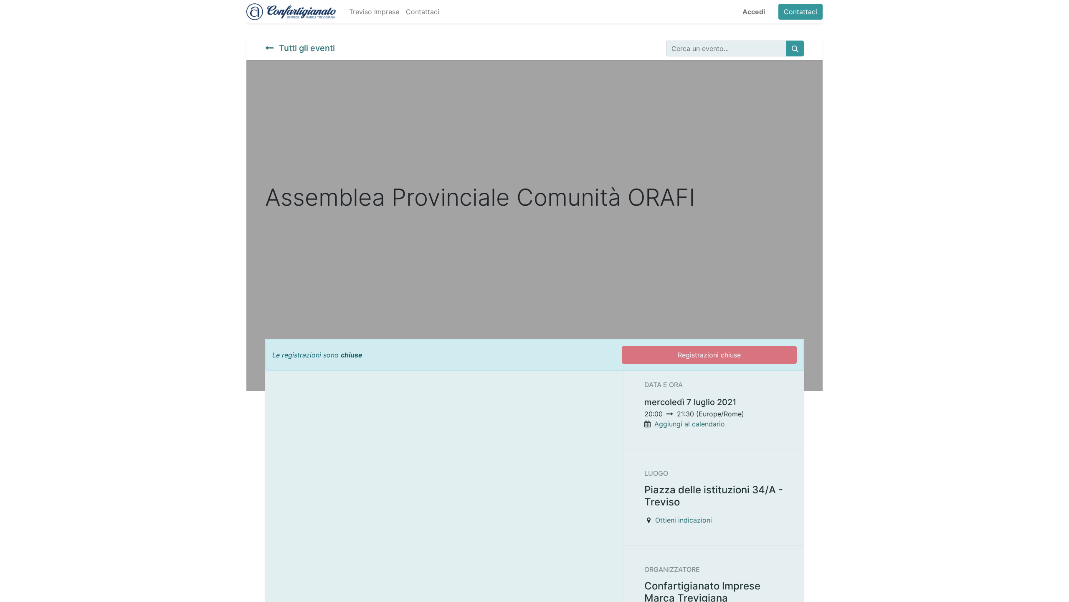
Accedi (753, 12)
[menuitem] (374, 11)
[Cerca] (795, 48)
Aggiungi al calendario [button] (689, 424)
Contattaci (800, 12)
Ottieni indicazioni (683, 520)
